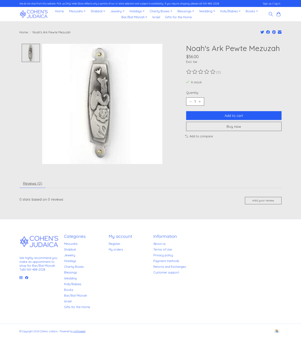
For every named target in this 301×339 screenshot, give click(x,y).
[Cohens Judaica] (33, 14)
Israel (156, 17)
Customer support (166, 272)
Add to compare (201, 136)
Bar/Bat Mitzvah (75, 295)
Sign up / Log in (271, 3)
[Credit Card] (276, 331)
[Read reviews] (201, 72)
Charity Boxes (74, 267)
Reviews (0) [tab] (32, 183)
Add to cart (234, 115)
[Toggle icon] (271, 14)
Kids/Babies (72, 284)
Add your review (263, 200)
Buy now (233, 126)
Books (68, 290)
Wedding (70, 278)
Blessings (70, 272)
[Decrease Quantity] (191, 101)
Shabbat (70, 249)
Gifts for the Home (178, 17)
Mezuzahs (71, 244)
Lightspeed (79, 331)
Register (114, 244)
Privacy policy (163, 255)
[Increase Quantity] (200, 101)
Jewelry (69, 255)
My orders (116, 249)
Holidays (70, 261)
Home (59, 11)
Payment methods (166, 261)
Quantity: (192, 93)
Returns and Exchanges (169, 267)
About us (159, 244)
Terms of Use (162, 249)
